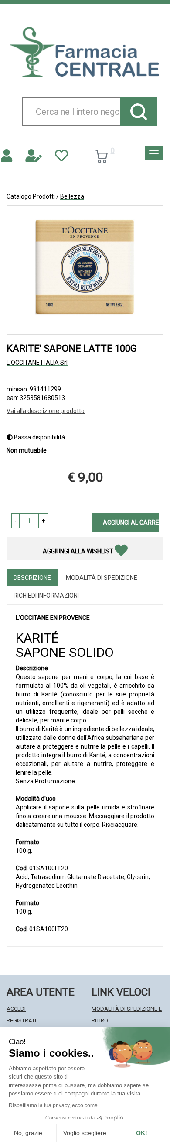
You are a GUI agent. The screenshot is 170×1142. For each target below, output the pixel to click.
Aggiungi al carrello (131, 522)
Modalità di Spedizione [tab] (101, 577)
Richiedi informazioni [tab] (46, 595)
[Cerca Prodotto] (138, 111)
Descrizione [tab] (32, 577)
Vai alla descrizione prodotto (46, 410)
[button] (15, 520)
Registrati (21, 1020)
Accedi (16, 1008)
